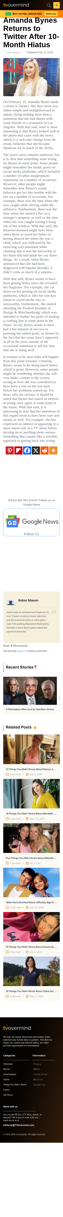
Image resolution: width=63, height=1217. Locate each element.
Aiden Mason (13, 52)
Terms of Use (40, 1148)
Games (6, 1164)
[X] (36, 522)
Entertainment (10, 1148)
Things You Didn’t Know (15, 1159)
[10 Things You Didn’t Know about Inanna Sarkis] (31, 998)
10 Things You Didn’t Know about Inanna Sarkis (32, 1018)
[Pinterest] (10, 522)
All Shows (8, 1169)
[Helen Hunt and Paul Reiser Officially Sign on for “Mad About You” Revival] (31, 954)
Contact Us (39, 1159)
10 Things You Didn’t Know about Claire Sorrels (32, 1062)
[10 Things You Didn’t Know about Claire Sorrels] (31, 1043)
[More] (53, 522)
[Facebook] (27, 522)
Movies (7, 1143)
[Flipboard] (18, 522)
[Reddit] (45, 522)
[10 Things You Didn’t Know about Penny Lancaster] (31, 821)
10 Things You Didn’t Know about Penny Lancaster (33, 840)
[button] (56, 6)
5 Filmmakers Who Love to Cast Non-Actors (30, 780)
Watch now (51, 14)
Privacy (37, 1138)
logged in (21, 722)
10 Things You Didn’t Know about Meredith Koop (32, 885)
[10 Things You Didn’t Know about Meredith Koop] (31, 865)
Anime (6, 1153)
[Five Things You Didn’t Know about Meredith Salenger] (31, 909)
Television (8, 1138)
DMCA (36, 1143)
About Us (38, 1154)
